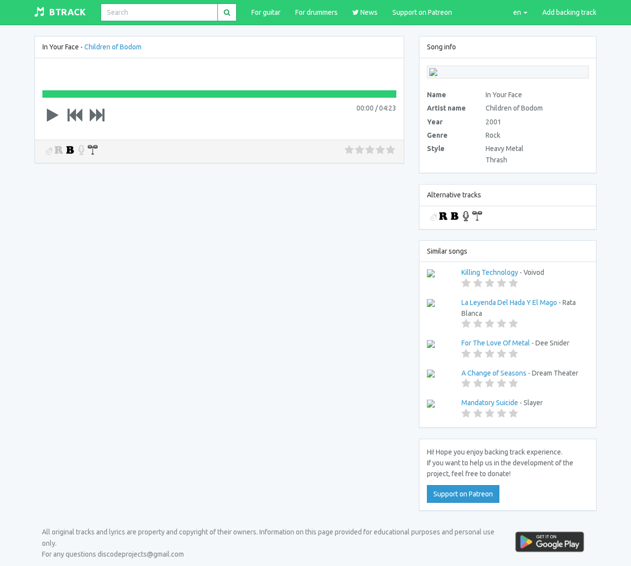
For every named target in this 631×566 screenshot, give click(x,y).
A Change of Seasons (493, 373)
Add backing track (569, 12)
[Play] (52, 115)
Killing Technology (489, 272)
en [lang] (518, 12)
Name (436, 95)
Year (435, 122)
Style (436, 148)
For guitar (265, 12)
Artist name (446, 108)
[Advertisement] (219, 243)
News (368, 12)
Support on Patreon (422, 12)
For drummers (316, 12)
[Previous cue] (75, 115)
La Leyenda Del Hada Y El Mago (509, 302)
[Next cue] (97, 115)
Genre (437, 135)
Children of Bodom (112, 47)
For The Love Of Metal (495, 343)
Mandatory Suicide (489, 403)
